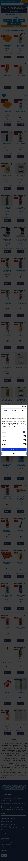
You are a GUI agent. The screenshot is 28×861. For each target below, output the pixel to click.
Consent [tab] (5, 410)
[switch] (25, 436)
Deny (14, 453)
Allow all (14, 449)
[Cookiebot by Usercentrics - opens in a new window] (21, 407)
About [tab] (23, 410)
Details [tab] (14, 410)
